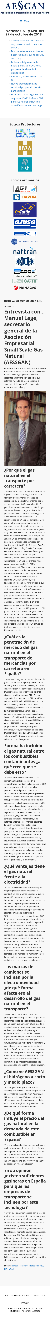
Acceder (36, 1311)
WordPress (26, 1311)
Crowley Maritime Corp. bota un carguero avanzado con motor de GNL (27, 44)
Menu (27, 21)
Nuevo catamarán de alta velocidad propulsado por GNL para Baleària (27, 87)
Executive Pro (28, 1308)
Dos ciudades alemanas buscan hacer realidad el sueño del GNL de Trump (27, 55)
